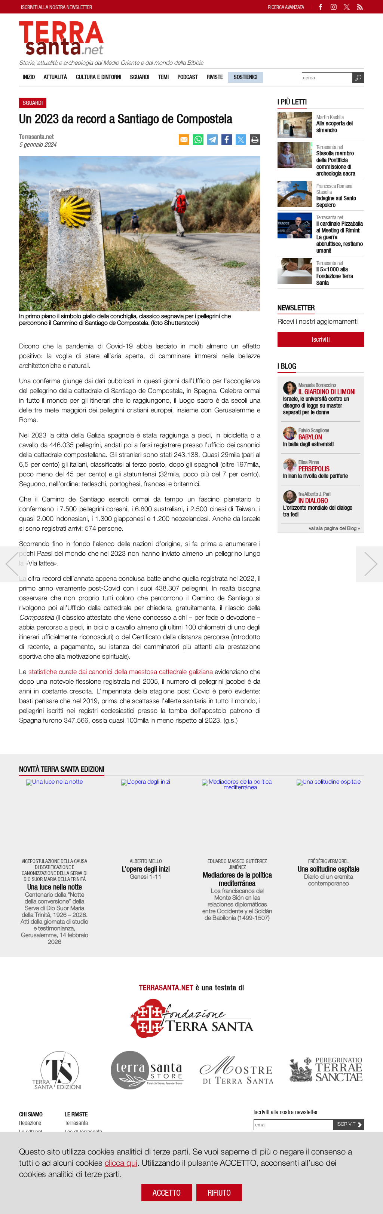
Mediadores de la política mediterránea (237, 879)
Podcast (188, 77)
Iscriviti (321, 339)
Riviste (215, 77)
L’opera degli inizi (146, 868)
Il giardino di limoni (327, 392)
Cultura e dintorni (98, 77)
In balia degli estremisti (308, 444)
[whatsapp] (198, 139)
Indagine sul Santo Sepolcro (336, 201)
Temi (163, 77)
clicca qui (121, 1163)
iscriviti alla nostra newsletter (56, 7)
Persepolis (314, 469)
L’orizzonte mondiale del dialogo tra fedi (317, 511)
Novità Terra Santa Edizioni (61, 769)
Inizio (29, 77)
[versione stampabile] (255, 139)
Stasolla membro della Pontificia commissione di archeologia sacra (335, 163)
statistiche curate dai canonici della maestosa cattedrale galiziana (120, 672)
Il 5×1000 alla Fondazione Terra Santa (334, 276)
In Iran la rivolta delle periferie (315, 475)
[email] (184, 139)
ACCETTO (167, 1193)
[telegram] (212, 139)
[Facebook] (321, 7)
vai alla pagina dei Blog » (334, 529)
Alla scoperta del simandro (334, 127)
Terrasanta (76, 1123)
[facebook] (226, 139)
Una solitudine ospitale (328, 868)
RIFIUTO (219, 1193)
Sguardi (139, 77)
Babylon (310, 437)
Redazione (30, 1123)
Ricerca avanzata (286, 7)
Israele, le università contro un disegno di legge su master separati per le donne (316, 405)
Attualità (55, 77)
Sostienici (245, 77)
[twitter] (241, 139)
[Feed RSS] (360, 7)
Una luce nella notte (54, 886)
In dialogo (313, 500)
